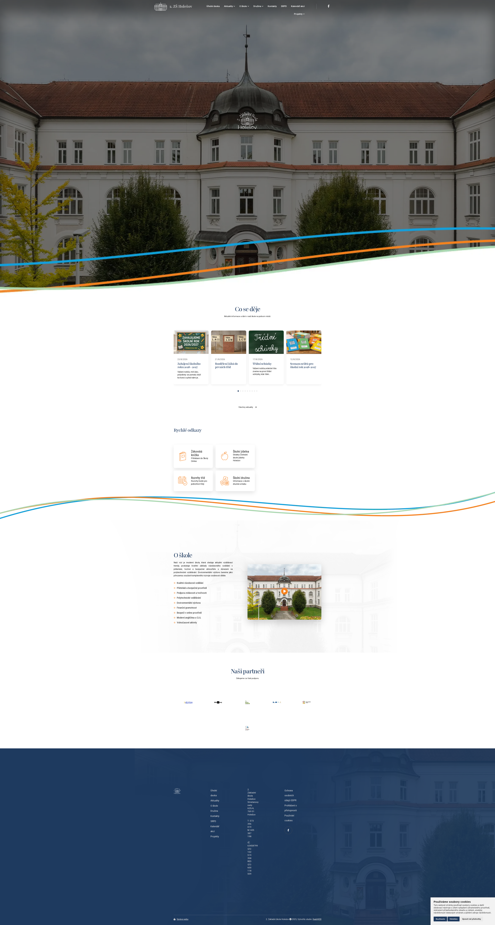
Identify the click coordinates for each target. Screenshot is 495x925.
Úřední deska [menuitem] (213, 6)
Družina (214, 811)
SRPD (213, 821)
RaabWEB (317, 919)
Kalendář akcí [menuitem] (298, 6)
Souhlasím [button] (440, 919)
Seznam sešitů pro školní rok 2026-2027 (303, 365)
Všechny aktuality (245, 407)
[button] (238, 391)
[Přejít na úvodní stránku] (162, 6)
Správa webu (182, 919)
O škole (214, 806)
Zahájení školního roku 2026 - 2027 (189, 365)
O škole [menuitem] (243, 6)
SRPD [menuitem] (284, 6)
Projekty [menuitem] (298, 14)
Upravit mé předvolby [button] (471, 919)
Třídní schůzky (262, 364)
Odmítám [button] (453, 919)
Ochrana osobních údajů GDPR (290, 795)
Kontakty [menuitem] (272, 6)
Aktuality (215, 800)
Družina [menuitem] (257, 6)
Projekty (215, 836)
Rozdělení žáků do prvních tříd (226, 365)
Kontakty (215, 816)
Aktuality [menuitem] (228, 6)
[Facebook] (328, 6)
